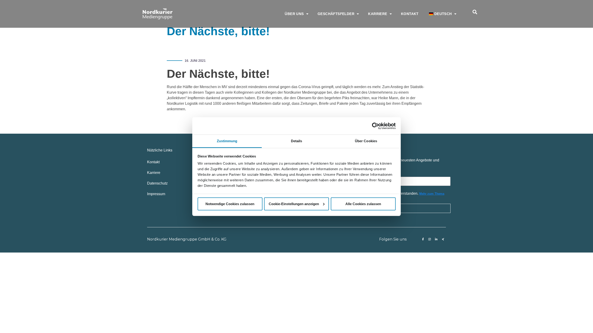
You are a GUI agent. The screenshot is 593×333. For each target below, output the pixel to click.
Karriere (377, 14)
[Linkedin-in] (436, 239)
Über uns (294, 14)
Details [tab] (296, 141)
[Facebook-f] (423, 239)
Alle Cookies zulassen (363, 204)
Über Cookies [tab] (366, 141)
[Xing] (443, 239)
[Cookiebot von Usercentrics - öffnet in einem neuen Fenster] (375, 125)
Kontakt (410, 14)
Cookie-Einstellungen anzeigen (294, 204)
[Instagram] (429, 239)
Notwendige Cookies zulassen (229, 204)
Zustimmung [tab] (227, 141)
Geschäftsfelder (336, 14)
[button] (474, 12)
